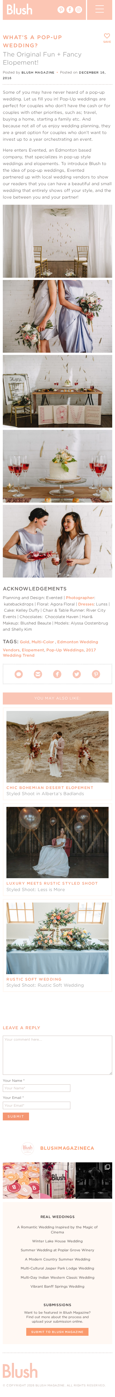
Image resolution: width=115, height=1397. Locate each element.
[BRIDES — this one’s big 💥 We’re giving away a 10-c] (94, 1180)
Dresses (86, 604)
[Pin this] (103, 226)
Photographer (80, 597)
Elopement (33, 650)
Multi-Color (43, 642)
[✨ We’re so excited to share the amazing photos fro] (57, 1180)
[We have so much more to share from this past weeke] (21, 1180)
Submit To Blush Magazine (57, 1332)
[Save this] (103, 213)
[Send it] (103, 239)
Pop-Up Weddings (65, 650)
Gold (24, 642)
